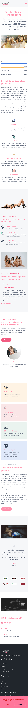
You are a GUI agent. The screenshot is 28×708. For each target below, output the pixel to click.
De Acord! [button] (20, 704)
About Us (3, 679)
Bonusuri (3, 681)
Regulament (4, 686)
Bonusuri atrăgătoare (9, 287)
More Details (6, 509)
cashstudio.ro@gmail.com (11, 636)
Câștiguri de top (7, 303)
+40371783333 (8, 625)
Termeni (3, 684)
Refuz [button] (8, 704)
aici (11, 229)
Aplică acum (6, 340)
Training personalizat (9, 284)
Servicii (3, 689)
